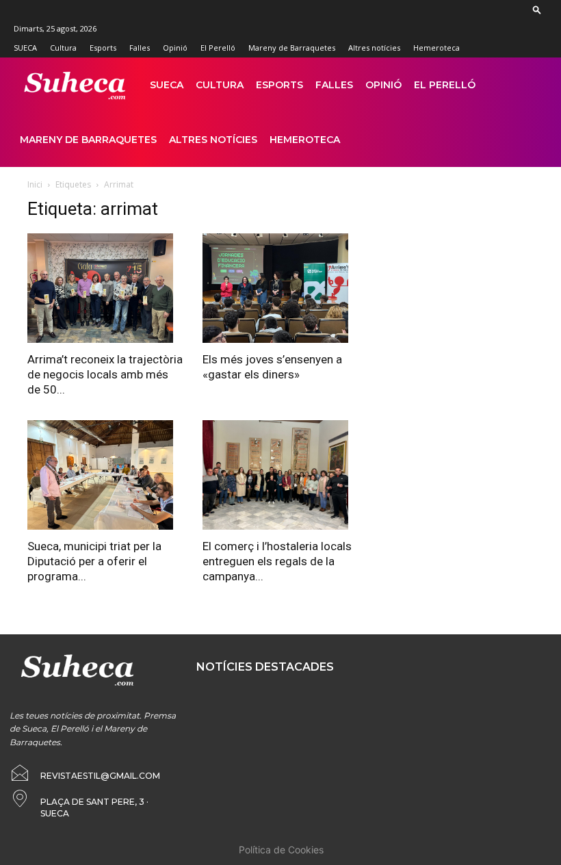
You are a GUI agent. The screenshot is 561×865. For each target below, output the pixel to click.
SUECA (25, 47)
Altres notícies (374, 47)
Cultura (63, 47)
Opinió (175, 47)
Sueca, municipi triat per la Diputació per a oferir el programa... (94, 561)
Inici (34, 184)
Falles (139, 47)
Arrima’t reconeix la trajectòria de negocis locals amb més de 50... (105, 374)
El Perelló (217, 47)
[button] (537, 9)
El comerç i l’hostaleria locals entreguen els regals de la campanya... (277, 561)
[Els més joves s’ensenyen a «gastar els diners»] (280, 288)
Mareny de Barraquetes (291, 47)
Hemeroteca (436, 47)
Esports (103, 47)
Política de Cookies (281, 849)
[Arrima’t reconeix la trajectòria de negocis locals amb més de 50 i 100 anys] (105, 288)
